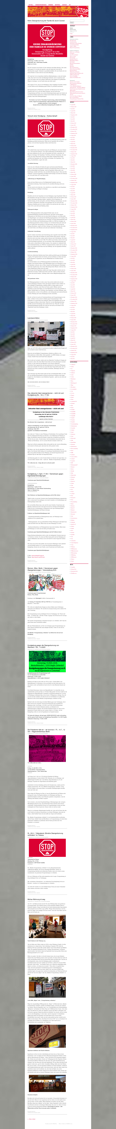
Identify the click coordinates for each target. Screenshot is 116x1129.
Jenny (72, 436)
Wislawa (72, 559)
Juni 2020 (73, 168)
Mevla (72, 469)
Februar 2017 (73, 243)
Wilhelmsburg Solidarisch (74, 71)
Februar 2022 (73, 145)
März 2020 (73, 172)
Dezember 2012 (74, 346)
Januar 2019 (73, 198)
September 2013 (74, 327)
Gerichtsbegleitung (74, 423)
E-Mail (71, 33)
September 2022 (74, 133)
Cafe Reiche (72, 53)
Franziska (73, 419)
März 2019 (73, 194)
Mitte (72, 473)
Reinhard (41, 723)
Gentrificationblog (73, 42)
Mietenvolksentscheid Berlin (75, 69)
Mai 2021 (73, 160)
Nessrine (72, 487)
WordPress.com (69, 1123)
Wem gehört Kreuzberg (74, 67)
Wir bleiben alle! (73, 40)
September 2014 (74, 303)
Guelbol (72, 430)
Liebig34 (72, 458)
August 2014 (73, 305)
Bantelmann (73, 378)
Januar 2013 (73, 344)
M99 (72, 462)
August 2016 (73, 256)
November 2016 (74, 250)
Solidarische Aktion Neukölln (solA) (76, 73)
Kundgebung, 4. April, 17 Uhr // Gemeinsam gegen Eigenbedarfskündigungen (45, 475)
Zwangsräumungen (40, 5)
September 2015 (74, 278)
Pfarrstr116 (73, 497)
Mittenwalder (73, 475)
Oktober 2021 (73, 151)
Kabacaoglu (73, 438)
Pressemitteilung (74, 501)
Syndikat (72, 534)
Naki (72, 485)
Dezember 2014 (74, 297)
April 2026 (73, 104)
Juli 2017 (73, 233)
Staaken (72, 526)
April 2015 (73, 289)
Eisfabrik (72, 403)
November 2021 (74, 149)
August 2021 (73, 155)
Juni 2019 (73, 188)
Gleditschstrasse (74, 426)
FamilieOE (73, 415)
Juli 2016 (73, 258)
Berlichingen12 (74, 383)
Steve (72, 530)
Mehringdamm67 (74, 464)
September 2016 (74, 254)
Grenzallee (73, 428)
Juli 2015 (73, 282)
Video (72, 544)
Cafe (72, 391)
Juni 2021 (73, 157)
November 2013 (74, 323)
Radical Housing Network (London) (76, 91)
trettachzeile (73, 540)
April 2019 (73, 192)
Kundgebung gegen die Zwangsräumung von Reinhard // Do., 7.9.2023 (43, 646)
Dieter (72, 399)
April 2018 (73, 217)
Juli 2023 (73, 117)
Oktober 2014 (73, 301)
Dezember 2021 (74, 147)
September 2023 (74, 114)
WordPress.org (73, 573)
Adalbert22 (73, 364)
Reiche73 (73, 507)
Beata (72, 380)
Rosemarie (73, 514)
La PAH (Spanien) (73, 84)
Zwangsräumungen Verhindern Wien (76, 98)
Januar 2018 (73, 223)
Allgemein (35, 109)
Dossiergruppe (72, 57)
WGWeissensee (73, 557)
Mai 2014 (73, 311)
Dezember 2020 (74, 164)
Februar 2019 (73, 196)
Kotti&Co (71, 64)
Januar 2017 (73, 246)
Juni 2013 (73, 334)
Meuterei (72, 466)
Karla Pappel (72, 61)
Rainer (72, 503)
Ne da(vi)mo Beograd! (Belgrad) (76, 96)
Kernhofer (73, 444)
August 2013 (73, 330)
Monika (72, 479)
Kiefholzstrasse (74, 446)
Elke (72, 405)
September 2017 (74, 229)
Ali (71, 368)
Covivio (39, 109)
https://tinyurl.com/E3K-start (38, 557)
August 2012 (73, 354)
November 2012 (74, 348)
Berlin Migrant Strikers (74, 60)
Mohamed (73, 477)
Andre (72, 374)
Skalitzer (72, 520)
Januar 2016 (73, 270)
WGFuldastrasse (74, 548)
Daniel (72, 397)
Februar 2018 (73, 221)
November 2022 (74, 129)
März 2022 (73, 143)
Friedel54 (73, 421)
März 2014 (73, 315)
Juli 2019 (73, 186)
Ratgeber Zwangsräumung (75, 47)
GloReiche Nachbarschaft (74, 74)
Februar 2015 (73, 293)
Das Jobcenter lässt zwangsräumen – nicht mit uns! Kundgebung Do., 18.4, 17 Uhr (46, 394)
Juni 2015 (73, 284)
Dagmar (72, 395)
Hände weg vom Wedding (74, 52)
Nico (72, 489)
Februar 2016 (73, 268)
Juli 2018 (73, 211)
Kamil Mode (73, 442)
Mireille (72, 471)
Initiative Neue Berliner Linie (75, 77)
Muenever (73, 481)
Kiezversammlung (74, 448)
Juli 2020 (73, 166)
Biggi (72, 385)
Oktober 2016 (73, 252)
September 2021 (74, 153)
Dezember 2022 (74, 127)
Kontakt (64, 5)
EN (69, 5)
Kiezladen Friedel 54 (73, 59)
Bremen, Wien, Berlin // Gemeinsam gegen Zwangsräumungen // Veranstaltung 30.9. (43, 569)
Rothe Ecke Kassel (73, 70)
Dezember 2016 (74, 248)
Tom (72, 538)
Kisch (72, 450)
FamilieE (72, 409)
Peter (72, 495)
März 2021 (73, 162)
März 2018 (73, 219)
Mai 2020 (73, 170)
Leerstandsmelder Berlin (74, 44)
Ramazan (72, 505)
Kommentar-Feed (74, 571)
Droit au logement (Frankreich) (75, 83)
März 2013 (73, 340)
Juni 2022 (73, 137)
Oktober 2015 (73, 276)
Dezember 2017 (74, 225)
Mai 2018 (73, 215)
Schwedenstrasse (74, 518)
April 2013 (73, 338)
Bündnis (50, 5)
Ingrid (72, 432)
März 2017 (73, 241)
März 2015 (73, 291)
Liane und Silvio (74, 456)
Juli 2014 (73, 307)
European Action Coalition (75, 81)
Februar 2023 (73, 123)
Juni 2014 (73, 309)
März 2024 (73, 112)
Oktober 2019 (73, 180)
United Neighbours (74, 542)
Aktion (35, 386)
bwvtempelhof (73, 389)
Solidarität (73, 522)
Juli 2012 (73, 356)
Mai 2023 (73, 121)
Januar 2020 (73, 176)
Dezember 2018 (74, 200)
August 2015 (73, 280)
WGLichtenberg (74, 553)
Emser (72, 407)
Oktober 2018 (73, 205)
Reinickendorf (73, 512)
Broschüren (73, 387)
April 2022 (73, 141)
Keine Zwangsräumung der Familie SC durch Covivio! (46, 20)
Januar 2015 (73, 295)
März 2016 (73, 266)
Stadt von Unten (73, 56)
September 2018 (74, 207)
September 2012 (74, 352)
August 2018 (73, 209)
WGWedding (73, 555)
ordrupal (72, 493)
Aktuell (31, 5)
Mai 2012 (73, 358)
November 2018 (74, 203)
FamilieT (72, 417)
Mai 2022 (73, 139)
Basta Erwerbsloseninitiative (75, 63)
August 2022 (73, 135)
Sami (72, 516)
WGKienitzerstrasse (74, 550)
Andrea (72, 376)
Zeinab (72, 561)
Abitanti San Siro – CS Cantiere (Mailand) (77, 87)
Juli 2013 (73, 332)
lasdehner (41, 467)
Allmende (73, 372)
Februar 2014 (73, 317)
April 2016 (73, 264)
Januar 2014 (73, 319)
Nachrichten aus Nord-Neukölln (76, 43)
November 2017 (74, 227)
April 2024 (73, 110)
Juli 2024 (73, 108)
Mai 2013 (73, 336)
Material (57, 5)
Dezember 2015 (74, 272)
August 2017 (73, 231)
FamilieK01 (73, 411)
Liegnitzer (73, 460)
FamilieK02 (73, 413)
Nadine (72, 483)
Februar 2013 (73, 342)
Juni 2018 (73, 213)
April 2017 (73, 239)
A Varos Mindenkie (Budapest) (75, 86)
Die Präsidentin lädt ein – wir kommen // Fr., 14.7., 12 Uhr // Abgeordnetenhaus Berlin (46, 730)
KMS (72, 452)
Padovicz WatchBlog (73, 76)
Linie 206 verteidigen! (74, 54)
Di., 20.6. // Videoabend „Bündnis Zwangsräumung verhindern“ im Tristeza (45, 834)
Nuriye (72, 491)
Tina (72, 536)
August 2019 (73, 184)
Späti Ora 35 (73, 524)
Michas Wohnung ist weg (36, 899)
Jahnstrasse (73, 434)
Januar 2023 (73, 125)
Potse (72, 499)
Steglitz (39, 1112)
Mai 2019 (73, 190)
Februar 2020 (73, 174)
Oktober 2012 (73, 350)
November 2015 (74, 274)
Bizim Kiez (72, 66)
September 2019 (74, 182)
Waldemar (73, 546)
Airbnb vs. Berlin (73, 46)
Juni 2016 (73, 260)
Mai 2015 (73, 287)
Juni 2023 (73, 119)
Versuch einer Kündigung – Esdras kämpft (42, 116)
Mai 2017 (73, 237)
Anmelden (73, 567)
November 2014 (74, 299)
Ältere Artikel (31, 1119)
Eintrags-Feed (73, 569)
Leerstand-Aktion (34, 318)
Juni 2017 (73, 235)
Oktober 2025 (73, 106)
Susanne (72, 532)
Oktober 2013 (73, 325)
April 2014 (73, 313)
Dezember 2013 (74, 321)
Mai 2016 (73, 262)
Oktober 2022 (73, 131)
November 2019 (74, 178)
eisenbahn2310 (74, 401)
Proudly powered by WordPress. (51, 1123)
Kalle (72, 440)
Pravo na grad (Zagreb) (74, 97)
